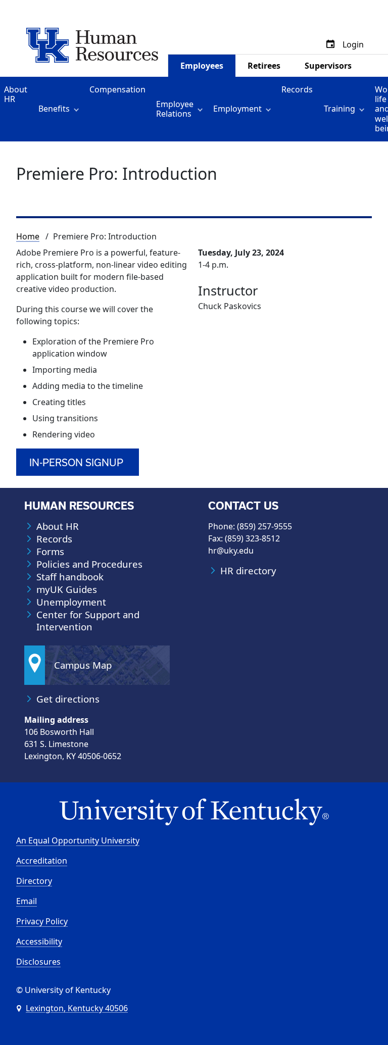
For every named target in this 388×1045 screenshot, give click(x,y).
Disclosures (38, 961)
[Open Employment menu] (270, 109)
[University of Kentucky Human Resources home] (92, 44)
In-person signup (76, 462)
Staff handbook (70, 577)
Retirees (264, 65)
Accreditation (41, 860)
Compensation (117, 89)
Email (26, 901)
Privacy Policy (42, 921)
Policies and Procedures (89, 564)
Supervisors (328, 65)
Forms (50, 551)
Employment (237, 108)
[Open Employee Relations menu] (202, 109)
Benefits (54, 108)
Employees (201, 65)
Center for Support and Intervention (87, 621)
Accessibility (39, 941)
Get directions (68, 699)
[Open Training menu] (363, 109)
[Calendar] (330, 44)
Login (353, 44)
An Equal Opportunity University (77, 840)
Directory (34, 880)
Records (297, 89)
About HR (15, 94)
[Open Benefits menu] (78, 109)
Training (339, 108)
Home (27, 236)
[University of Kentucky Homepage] (194, 812)
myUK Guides (66, 589)
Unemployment (71, 602)
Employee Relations (174, 108)
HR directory (248, 571)
